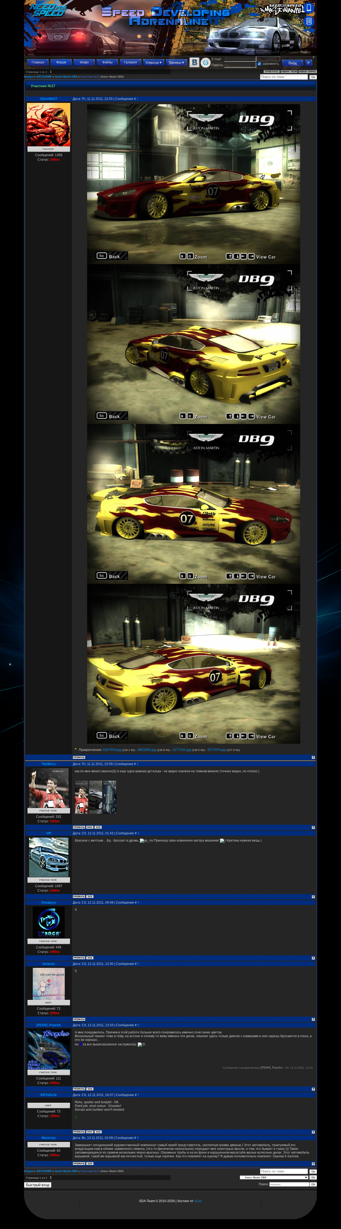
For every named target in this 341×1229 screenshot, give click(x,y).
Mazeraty (49, 1138)
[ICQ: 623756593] (90, 896)
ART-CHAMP (44, 76)
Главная (38, 62)
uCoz (198, 1201)
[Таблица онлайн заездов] (308, 25)
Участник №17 (90, 76)
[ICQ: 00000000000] (98, 1131)
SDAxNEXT (48, 99)
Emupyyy (49, 902)
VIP (48, 833)
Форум (61, 62)
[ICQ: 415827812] (90, 1088)
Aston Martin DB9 (66, 76)
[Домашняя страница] (90, 827)
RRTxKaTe (48, 1095)
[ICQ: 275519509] (90, 1163)
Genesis (48, 964)
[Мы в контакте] (194, 66)
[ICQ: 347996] (90, 957)
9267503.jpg (112, 750)
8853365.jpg (147, 750)
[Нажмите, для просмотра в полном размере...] (193, 263)
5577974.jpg (217, 750)
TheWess (49, 764)
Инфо (84, 62)
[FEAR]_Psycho (48, 1025)
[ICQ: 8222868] (98, 827)
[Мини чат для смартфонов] (308, 12)
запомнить (271, 64)
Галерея (130, 62)
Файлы (107, 62)
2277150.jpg (182, 750)
